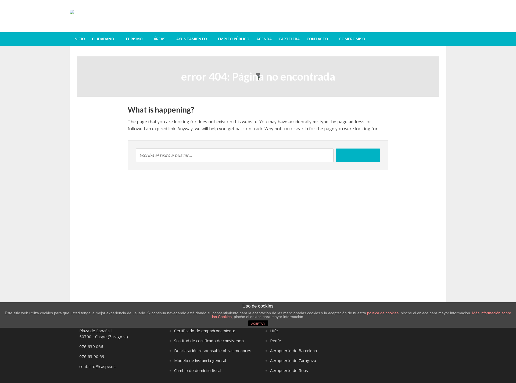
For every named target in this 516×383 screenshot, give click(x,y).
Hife (274, 330)
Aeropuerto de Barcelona (293, 350)
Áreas (159, 38)
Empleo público (233, 38)
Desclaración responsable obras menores (212, 350)
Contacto (317, 38)
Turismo (134, 38)
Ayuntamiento (191, 38)
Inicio (79, 38)
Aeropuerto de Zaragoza (293, 360)
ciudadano (103, 38)
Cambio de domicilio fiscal (197, 370)
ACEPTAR (258, 323)
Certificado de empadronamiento (204, 330)
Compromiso (352, 38)
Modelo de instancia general (200, 360)
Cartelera (289, 38)
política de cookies (383, 313)
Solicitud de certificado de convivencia (209, 340)
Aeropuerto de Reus (289, 370)
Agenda (264, 38)
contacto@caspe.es (97, 366)
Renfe (275, 340)
